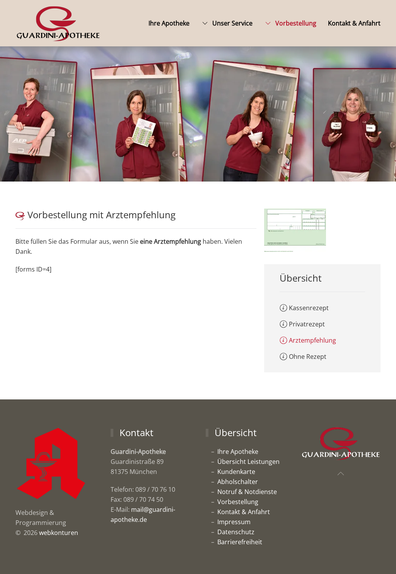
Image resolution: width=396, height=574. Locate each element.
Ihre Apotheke (168, 23)
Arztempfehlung (312, 340)
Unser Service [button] (232, 23)
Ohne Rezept (307, 356)
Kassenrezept (309, 308)
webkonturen (58, 532)
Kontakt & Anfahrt (354, 23)
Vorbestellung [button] (295, 23)
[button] (340, 473)
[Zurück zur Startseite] (58, 23)
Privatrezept (307, 324)
